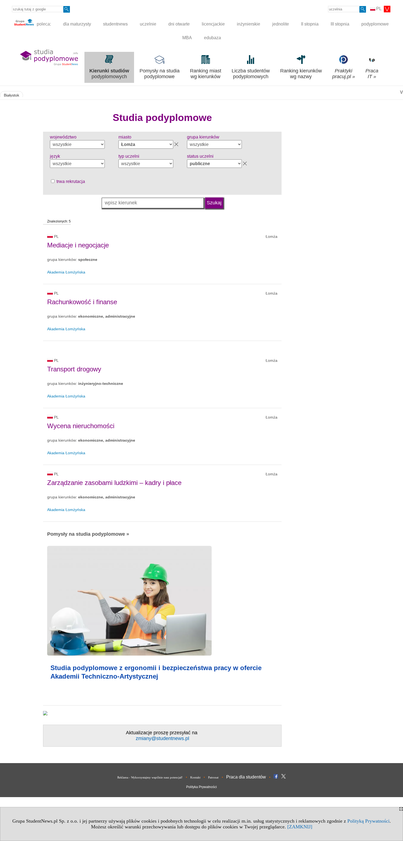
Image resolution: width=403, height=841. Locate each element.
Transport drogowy (74, 369)
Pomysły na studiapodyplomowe (160, 73)
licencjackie (213, 24)
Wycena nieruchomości (80, 426)
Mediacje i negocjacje (78, 245)
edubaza (212, 37)
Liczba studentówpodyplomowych (251, 73)
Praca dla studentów (246, 777)
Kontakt (195, 777)
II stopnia (310, 24)
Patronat (213, 777)
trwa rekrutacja (70, 181)
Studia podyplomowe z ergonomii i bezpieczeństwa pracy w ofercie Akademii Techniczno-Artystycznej (156, 672)
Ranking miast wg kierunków (205, 73)
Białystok (11, 95)
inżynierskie (248, 24)
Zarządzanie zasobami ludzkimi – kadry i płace (114, 482)
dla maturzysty (77, 24)
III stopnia (340, 24)
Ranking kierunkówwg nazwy (301, 73)
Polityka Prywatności (201, 787)
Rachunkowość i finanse (82, 302)
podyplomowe (375, 24)
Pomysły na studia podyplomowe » (88, 534)
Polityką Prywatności (368, 821)
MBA (187, 37)
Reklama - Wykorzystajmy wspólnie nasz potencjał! (150, 777)
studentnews (115, 24)
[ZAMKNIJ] (299, 826)
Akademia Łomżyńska (66, 272)
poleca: (43, 24)
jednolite (280, 24)
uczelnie (148, 24)
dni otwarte (179, 24)
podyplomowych (109, 73)
